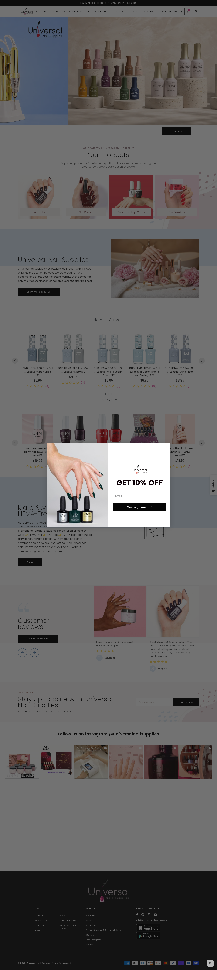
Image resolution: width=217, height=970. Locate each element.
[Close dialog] (166, 447)
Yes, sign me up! (139, 507)
